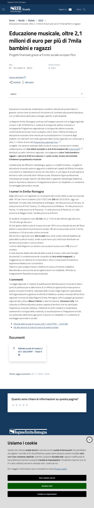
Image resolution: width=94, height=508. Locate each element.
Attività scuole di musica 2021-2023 (30, 351)
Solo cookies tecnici (47, 477)
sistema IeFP (74, 149)
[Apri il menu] (3, 9)
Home (12, 20)
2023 (40, 20)
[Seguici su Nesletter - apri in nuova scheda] (69, 9)
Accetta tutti (47, 485)
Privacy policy (60, 468)
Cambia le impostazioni (47, 494)
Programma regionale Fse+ (46, 142)
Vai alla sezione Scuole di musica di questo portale (35, 327)
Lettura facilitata (16, 77)
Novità (21, 20)
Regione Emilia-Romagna (17, 2)
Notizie (31, 20)
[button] (84, 9)
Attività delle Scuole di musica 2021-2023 (40, 324)
